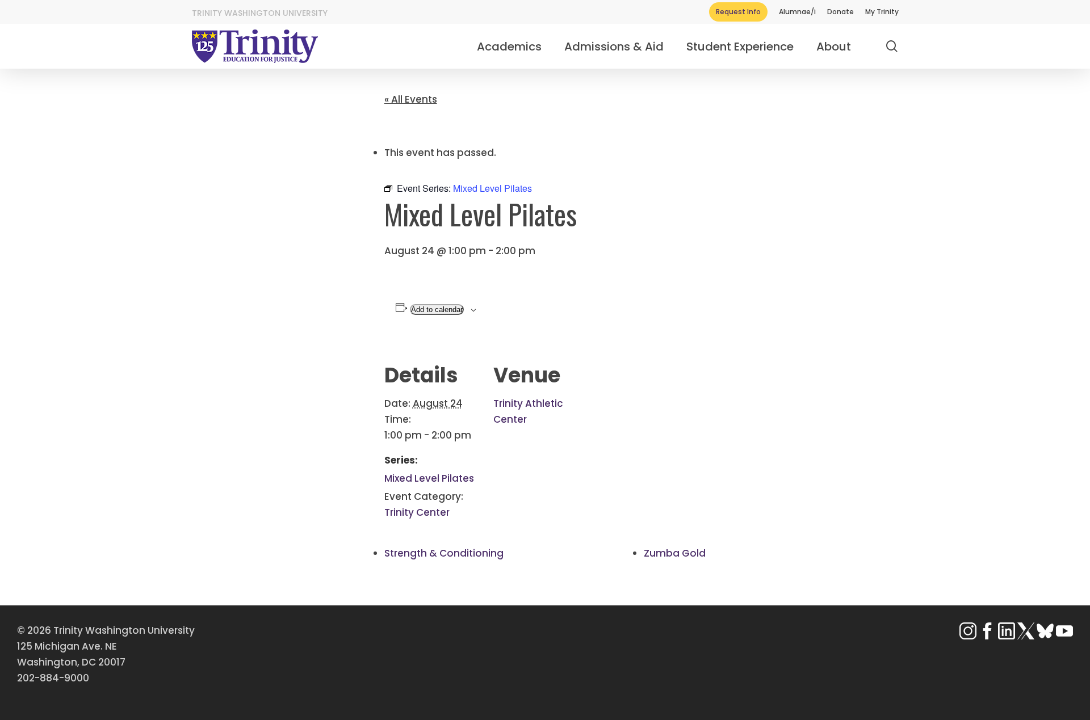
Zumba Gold (675, 553)
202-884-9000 (53, 678)
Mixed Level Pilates (429, 478)
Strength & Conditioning (444, 553)
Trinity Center (417, 512)
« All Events (410, 99)
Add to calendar (437, 309)
